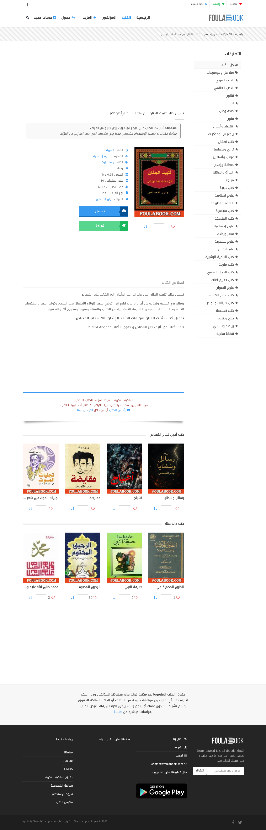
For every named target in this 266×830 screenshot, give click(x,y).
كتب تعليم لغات (222, 280)
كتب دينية (227, 188)
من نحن (68, 761)
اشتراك (200, 770)
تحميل (100, 211)
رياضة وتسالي (223, 326)
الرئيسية (143, 17)
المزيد (88, 17)
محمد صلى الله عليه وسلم (41, 587)
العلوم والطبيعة (222, 203)
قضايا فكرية (225, 333)
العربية (110, 150)
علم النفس (226, 249)
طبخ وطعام (226, 318)
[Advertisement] (103, 81)
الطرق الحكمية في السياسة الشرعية (166, 587)
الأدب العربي (225, 80)
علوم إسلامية (210, 34)
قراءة (100, 225)
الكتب (126, 17)
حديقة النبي (133, 587)
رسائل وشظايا (174, 498)
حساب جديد (43, 17)
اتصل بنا (178, 739)
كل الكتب (227, 65)
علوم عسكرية (224, 241)
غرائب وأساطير (223, 157)
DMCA (68, 769)
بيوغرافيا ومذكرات (221, 134)
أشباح (138, 498)
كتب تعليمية (225, 310)
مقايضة (94, 498)
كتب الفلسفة (224, 218)
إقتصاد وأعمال (223, 126)
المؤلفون (109, 17)
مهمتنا (234, 4)
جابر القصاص (103, 199)
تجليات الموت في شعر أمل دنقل (41, 498)
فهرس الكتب (64, 802)
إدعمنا (180, 755)
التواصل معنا (85, 410)
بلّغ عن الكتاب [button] (117, 410)
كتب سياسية (225, 211)
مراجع (230, 180)
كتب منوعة (226, 264)
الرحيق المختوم (89, 587)
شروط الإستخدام (62, 794)
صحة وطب (226, 111)
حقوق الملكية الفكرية (59, 777)
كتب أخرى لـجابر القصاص (166, 434)
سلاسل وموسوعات (220, 72)
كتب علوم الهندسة (220, 295)
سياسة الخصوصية (62, 785)
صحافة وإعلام (224, 164)
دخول (66, 17)
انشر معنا (178, 747)
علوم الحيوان (225, 287)
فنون (230, 118)
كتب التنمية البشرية (219, 257)
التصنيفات (226, 34)
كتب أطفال (226, 141)
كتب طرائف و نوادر (220, 303)
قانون (230, 95)
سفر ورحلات (225, 234)
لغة (231, 103)
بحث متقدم (197, 4)
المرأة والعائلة (223, 172)
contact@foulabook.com (167, 764)
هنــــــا (118, 712)
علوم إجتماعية (224, 226)
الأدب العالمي (224, 88)
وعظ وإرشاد (106, 162)
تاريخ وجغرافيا (224, 149)
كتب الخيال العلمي (220, 272)
